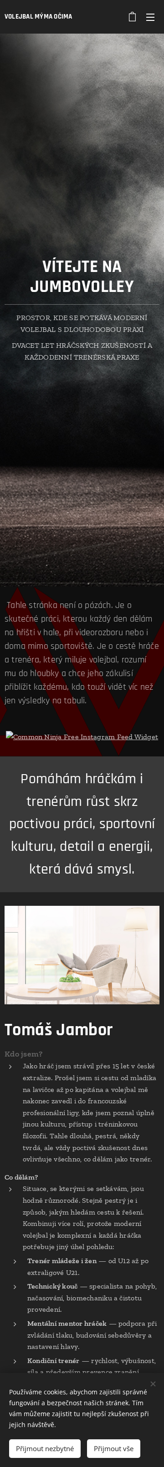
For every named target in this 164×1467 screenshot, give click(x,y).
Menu (150, 17)
